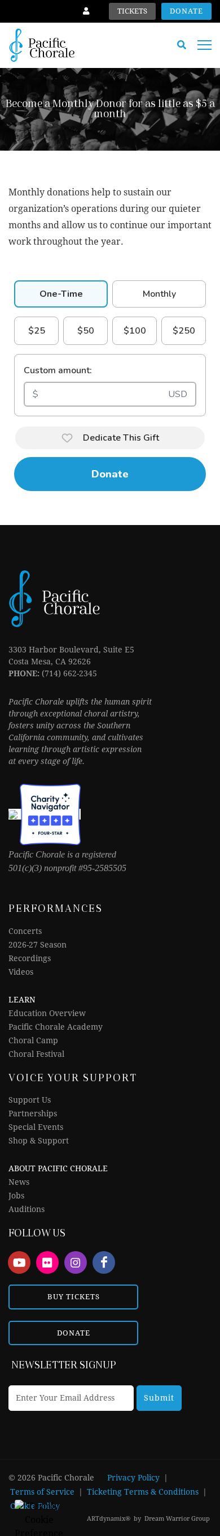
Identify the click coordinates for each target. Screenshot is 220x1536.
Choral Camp (33, 1040)
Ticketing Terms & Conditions (143, 1491)
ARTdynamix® (108, 1518)
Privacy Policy (133, 1477)
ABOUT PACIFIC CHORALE (58, 1168)
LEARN (22, 999)
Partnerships (32, 1113)
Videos (20, 971)
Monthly (159, 294)
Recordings (29, 958)
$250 (184, 331)
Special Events (35, 1127)
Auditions (26, 1209)
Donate (186, 11)
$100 (135, 331)
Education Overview (47, 1013)
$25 (36, 331)
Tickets (132, 11)
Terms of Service (42, 1491)
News (18, 1182)
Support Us (29, 1099)
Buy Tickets (73, 1296)
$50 (85, 331)
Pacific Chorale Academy (55, 1026)
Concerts (25, 931)
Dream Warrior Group (177, 1518)
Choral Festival (36, 1054)
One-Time (61, 294)
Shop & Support (38, 1140)
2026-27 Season (37, 944)
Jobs (16, 1195)
